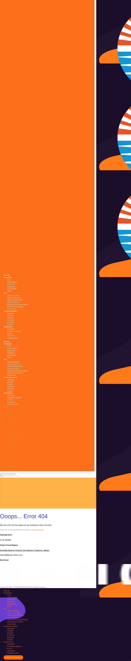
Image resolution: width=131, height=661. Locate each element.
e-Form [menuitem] (9, 648)
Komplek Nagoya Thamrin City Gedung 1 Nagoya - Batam (24, 550)
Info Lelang (11, 468)
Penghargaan (11, 421)
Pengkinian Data (12, 470)
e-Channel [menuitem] (10, 635)
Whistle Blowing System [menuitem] (15, 622)
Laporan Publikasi (13, 428)
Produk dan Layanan (11, 443)
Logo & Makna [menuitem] (12, 597)
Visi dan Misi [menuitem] (11, 599)
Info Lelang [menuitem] (11, 650)
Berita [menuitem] (9, 606)
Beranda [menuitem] (6, 590)
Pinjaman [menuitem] (10, 633)
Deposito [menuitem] (10, 630)
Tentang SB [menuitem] (7, 593)
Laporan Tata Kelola (14, 430)
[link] (17, 476)
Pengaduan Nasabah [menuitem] (14, 646)
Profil (9, 412)
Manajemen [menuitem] (11, 602)
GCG (5, 425)
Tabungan (10, 445)
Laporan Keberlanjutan (15, 432)
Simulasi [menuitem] (10, 639)
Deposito (10, 448)
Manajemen (11, 419)
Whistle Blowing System (15, 439)
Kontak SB (10, 461)
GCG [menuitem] (5, 608)
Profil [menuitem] (9, 595)
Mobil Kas (10, 454)
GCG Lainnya (11, 441)
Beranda (6, 408)
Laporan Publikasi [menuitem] (13, 610)
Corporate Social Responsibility (17, 436)
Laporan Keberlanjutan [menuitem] (15, 615)
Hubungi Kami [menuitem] (8, 642)
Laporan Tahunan (13, 434)
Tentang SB (7, 410)
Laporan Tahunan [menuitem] (13, 617)
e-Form (9, 465)
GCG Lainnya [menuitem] (11, 624)
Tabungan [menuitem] (10, 628)
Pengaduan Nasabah (14, 463)
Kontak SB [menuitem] (10, 644)
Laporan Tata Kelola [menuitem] (14, 613)
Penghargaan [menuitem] (11, 604)
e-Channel (10, 452)
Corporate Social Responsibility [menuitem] (17, 619)
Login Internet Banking (8, 473)
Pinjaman (10, 450)
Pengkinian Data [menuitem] (12, 653)
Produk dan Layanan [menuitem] (11, 626)
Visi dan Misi (11, 416)
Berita (9, 423)
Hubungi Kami (8, 459)
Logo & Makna (12, 414)
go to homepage (37, 530)
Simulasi (10, 457)
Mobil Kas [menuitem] (10, 637)
